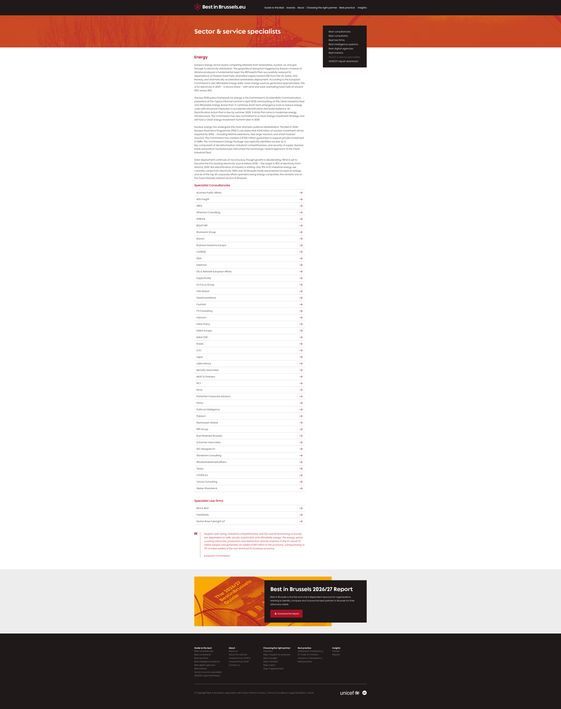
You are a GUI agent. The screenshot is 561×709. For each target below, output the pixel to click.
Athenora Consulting (208, 212)
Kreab (199, 343)
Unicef (310, 692)
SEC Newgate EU (205, 449)
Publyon (201, 416)
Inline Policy (203, 324)
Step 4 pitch (269, 665)
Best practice (347, 7)
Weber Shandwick (206, 488)
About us (233, 651)
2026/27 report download (343, 61)
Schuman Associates (208, 442)
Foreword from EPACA (240, 658)
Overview (268, 651)
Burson (200, 238)
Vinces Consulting (206, 481)
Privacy (262, 692)
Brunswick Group (206, 232)
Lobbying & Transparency (310, 651)
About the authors (238, 654)
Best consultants (338, 36)
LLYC (199, 350)
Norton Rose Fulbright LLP (210, 521)
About (300, 7)
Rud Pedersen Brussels (209, 435)
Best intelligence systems (343, 44)
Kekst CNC (202, 337)
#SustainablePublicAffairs (211, 462)
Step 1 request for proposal (276, 654)
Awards (290, 7)
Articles (336, 651)
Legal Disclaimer (297, 692)
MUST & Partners (205, 376)
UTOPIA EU (202, 475)
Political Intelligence (208, 409)
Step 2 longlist (270, 658)
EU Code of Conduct (308, 654)
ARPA (199, 205)
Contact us (234, 665)
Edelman (201, 265)
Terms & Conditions (277, 692)
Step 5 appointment (273, 668)
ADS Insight (202, 199)
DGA (198, 258)
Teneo (200, 468)
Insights (362, 7)
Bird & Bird (202, 508)
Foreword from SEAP (239, 661)
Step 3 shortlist (270, 661)
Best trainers (336, 52)
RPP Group (202, 429)
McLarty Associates (207, 370)
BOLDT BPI (202, 225)
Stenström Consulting (208, 455)
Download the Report (288, 613)
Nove (199, 389)
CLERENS (201, 251)
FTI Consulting (204, 311)
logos (199, 357)
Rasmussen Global (207, 422)
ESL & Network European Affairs (214, 271)
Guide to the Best (274, 7)
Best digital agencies (341, 48)
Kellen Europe (204, 330)
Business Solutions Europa (211, 245)
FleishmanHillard (206, 297)
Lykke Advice (203, 363)
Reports (336, 654)
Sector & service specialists (344, 57)
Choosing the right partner (322, 7)
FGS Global (202, 291)
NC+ (198, 383)
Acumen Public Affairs (208, 192)
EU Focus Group (205, 284)
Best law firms (337, 40)
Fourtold (201, 304)
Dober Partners (249, 692)
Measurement (305, 661)
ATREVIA (200, 219)
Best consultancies (339, 31)
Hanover (201, 317)
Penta (199, 403)
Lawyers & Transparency (310, 658)
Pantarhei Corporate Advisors (213, 396)
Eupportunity (203, 278)
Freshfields (202, 514)
